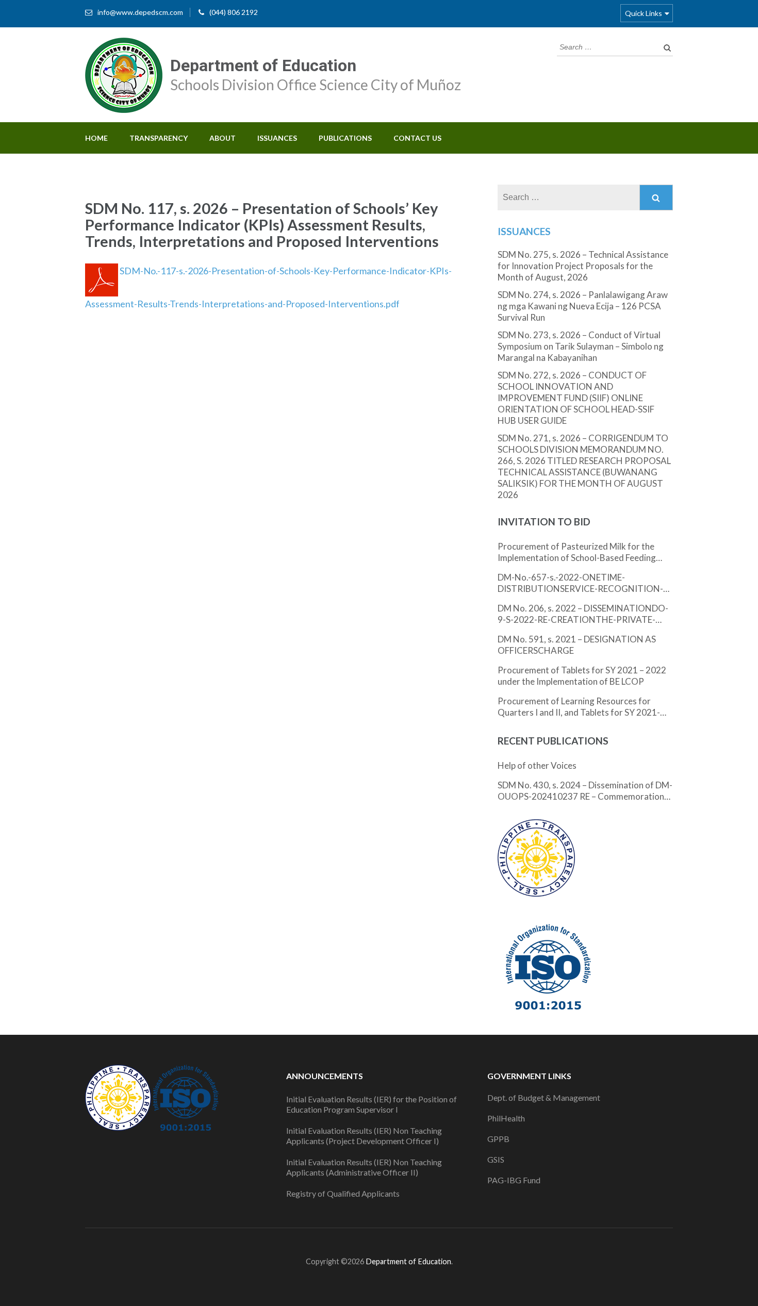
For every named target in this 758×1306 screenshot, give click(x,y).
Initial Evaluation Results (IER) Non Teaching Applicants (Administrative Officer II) (364, 1167)
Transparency (158, 138)
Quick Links (643, 13)
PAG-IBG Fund (513, 1180)
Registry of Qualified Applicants (343, 1193)
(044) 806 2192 (233, 12)
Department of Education (263, 65)
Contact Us (417, 138)
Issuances (277, 138)
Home (96, 138)
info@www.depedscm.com (140, 12)
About (222, 138)
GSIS (495, 1159)
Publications (345, 138)
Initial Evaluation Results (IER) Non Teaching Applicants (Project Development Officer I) (364, 1136)
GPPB (498, 1139)
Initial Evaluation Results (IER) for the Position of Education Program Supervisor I (371, 1104)
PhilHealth (506, 1118)
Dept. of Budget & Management (543, 1097)
